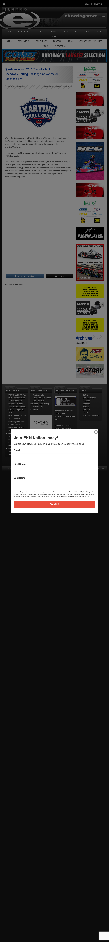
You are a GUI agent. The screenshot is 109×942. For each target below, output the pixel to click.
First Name (20, 464)
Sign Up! (54, 504)
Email (17, 450)
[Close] (96, 432)
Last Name (19, 478)
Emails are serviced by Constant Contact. (75, 496)
